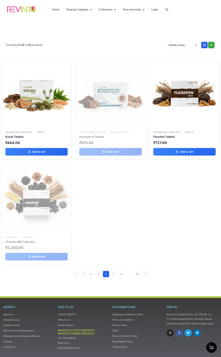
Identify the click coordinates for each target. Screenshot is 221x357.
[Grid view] (204, 45)
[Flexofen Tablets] (184, 93)
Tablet (40, 132)
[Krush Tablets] (36, 93)
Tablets (189, 132)
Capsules (11, 237)
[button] (167, 10)
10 (137, 274)
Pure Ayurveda (132, 9)
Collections (106, 9)
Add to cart (38, 151)
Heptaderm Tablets (91, 136)
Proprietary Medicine (18, 132)
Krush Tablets (14, 136)
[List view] (211, 45)
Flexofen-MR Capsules (20, 241)
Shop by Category (77, 9)
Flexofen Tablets (164, 136)
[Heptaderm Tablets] (110, 93)
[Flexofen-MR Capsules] (36, 198)
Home (55, 9)
